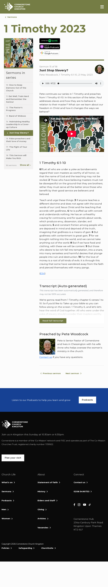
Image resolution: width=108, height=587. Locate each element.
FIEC (63, 440)
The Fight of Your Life (16, 148)
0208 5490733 (81, 491)
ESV (42, 273)
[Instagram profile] (79, 504)
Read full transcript (53, 321)
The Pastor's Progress (14, 109)
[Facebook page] (74, 504)
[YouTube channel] (84, 504)
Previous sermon (52, 373)
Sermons (12, 17)
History (41, 491)
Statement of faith (48, 482)
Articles (42, 518)
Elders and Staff (46, 500)
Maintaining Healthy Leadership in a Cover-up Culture (18, 124)
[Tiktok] (90, 504)
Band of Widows (16, 116)
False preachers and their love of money (18, 140)
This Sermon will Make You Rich (16, 156)
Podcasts (7, 500)
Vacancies (43, 527)
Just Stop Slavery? (19, 133)
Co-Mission (40, 440)
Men (4, 509)
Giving (41, 509)
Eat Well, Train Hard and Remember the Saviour (17, 99)
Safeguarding (25, 548)
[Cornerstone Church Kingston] (17, 7)
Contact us (45, 357)
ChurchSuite (47, 548)
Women (6, 518)
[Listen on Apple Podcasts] (71, 46)
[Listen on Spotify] (71, 40)
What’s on (7, 482)
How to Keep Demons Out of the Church (16, 88)
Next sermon (72, 373)
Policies (5, 548)
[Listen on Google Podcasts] (71, 52)
